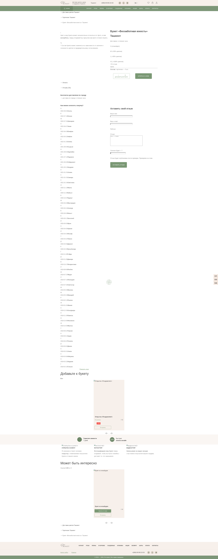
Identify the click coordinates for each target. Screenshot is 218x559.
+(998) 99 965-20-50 (107, 3)
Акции (135, 8)
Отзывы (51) (67, 88)
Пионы (102, 8)
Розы (95, 8)
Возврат (134, 545)
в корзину (121, 76)
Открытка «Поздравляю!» (103, 417)
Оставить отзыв (118, 165)
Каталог (89, 8)
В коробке (109, 8)
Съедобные (118, 8)
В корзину (103, 427)
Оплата (147, 8)
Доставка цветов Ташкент (71, 12)
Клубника (128, 8)
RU (135, 3)
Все (61, 378)
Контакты (155, 8)
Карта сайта (64, 552)
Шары (141, 8)
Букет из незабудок (101, 506)
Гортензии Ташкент (69, 17)
